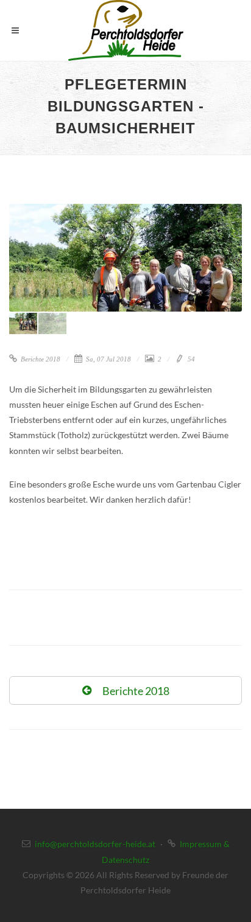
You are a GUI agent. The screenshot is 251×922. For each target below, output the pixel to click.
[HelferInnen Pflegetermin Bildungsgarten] (125, 258)
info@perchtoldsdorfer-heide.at (95, 844)
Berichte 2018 (39, 359)
